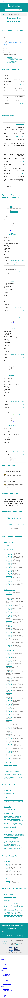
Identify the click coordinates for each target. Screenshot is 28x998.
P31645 (22, 84)
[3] (16, 264)
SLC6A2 (15, 765)
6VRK (18, 906)
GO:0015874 (9, 730)
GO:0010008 (9, 556)
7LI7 (15, 907)
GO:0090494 (9, 751)
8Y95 (17, 916)
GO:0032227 (9, 676)
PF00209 (8, 881)
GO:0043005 (9, 560)
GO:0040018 (9, 735)
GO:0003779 (9, 639)
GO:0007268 (9, 755)
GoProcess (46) (9, 650)
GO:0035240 (9, 635)
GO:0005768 (9, 551)
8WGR (20, 912)
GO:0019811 (9, 609)
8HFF (5, 912)
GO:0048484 (9, 695)
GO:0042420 (9, 741)
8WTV (12, 913)
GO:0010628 (9, 666)
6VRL (22, 906)
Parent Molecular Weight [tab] (16, 524)
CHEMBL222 (21, 161)
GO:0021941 (9, 671)
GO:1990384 (9, 752)
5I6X (5, 903)
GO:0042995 (9, 559)
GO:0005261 (9, 594)
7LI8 (18, 907)
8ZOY (8, 917)
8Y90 (21, 915)
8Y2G (14, 910)
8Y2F (11, 910)
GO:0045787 (9, 687)
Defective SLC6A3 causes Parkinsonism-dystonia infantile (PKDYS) (13, 822)
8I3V (17, 912)
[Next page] (23, 189)
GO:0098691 (9, 583)
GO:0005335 (9, 599)
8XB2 (8, 915)
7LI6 (12, 907)
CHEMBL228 (21, 173)
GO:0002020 (9, 622)
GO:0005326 (9, 596)
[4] (18, 264)
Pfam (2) (7, 878)
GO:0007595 (9, 722)
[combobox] (13, 10)
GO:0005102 (9, 623)
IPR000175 (8, 864)
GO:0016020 (9, 573)
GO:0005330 (9, 626)
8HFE (21, 910)
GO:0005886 (9, 553)
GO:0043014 (9, 645)
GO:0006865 (9, 659)
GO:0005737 (9, 570)
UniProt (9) (8, 831)
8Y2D (5, 910)
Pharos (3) (7, 807)
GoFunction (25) (9, 590)
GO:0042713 (9, 683)
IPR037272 (8, 868)
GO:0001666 (9, 653)
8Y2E (8, 910)
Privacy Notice (13, 929)
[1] (13, 264)
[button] (12, 14)
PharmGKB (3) (9, 797)
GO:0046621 (9, 690)
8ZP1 (11, 917)
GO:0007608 (9, 724)
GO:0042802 (9, 612)
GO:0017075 (9, 608)
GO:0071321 (9, 708)
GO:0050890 (9, 744)
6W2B (5, 907)
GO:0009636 (9, 663)
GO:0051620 (9, 748)
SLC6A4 (6, 765)
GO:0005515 (9, 604)
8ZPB (17, 917)
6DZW (5, 906)
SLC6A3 (10, 765)
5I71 (11, 903)
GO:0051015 (9, 619)
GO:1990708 (9, 717)
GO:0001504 (9, 720)
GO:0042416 (9, 738)
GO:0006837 (9, 657)
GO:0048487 (9, 646)
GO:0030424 (9, 576)
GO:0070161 (9, 567)
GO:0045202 (9, 563)
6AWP (12, 905)
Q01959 (22, 93)
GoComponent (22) (10, 549)
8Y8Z (18, 915)
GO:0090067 (9, 711)
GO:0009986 (9, 571)
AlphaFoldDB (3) (9, 894)
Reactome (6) (8, 813)
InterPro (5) (8, 861)
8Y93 (11, 916)
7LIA (5, 909)
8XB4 (15, 915)
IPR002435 (8, 873)
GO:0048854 (9, 698)
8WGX (5, 913)
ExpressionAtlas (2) (10, 542)
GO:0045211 (9, 564)
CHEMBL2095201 (20, 124)
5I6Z (8, 903)
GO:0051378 (9, 621)
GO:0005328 (9, 640)
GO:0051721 (9, 636)
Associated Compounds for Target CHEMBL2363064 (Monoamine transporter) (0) (14, 518)
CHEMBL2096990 (20, 136)
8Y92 (8, 916)
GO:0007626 (9, 727)
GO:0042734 (9, 557)
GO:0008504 (9, 605)
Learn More (17, 944)
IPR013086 (8, 865)
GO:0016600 (9, 574)
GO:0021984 (9, 732)
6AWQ (15, 905)
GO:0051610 (9, 700)
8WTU (9, 913)
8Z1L (5, 917)
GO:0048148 (9, 693)
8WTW (15, 913)
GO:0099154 (9, 568)
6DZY (9, 906)
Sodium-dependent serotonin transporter (13, 834)
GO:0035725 (9, 678)
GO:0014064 (9, 668)
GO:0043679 (9, 581)
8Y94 (14, 916)
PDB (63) (7, 901)
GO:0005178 (9, 592)
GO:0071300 (9, 705)
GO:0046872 (9, 615)
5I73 (14, 903)
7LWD (8, 909)
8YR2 (20, 916)
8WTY (5, 915)
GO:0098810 (9, 714)
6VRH (15, 906)
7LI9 (20, 907)
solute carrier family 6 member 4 (12, 800)
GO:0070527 (9, 704)
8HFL (14, 912)
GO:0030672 (9, 584)
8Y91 (5, 916)
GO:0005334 (9, 629)
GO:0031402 (9, 611)
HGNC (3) (7, 762)
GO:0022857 (9, 632)
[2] (15, 264)
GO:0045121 (9, 561)
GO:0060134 (9, 749)
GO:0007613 (9, 660)
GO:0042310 (9, 681)
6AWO (9, 905)
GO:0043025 (9, 580)
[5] (20, 264)
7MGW (11, 909)
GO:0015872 (9, 728)
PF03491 (8, 882)
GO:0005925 (9, 554)
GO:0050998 (9, 616)
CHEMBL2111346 (20, 148)
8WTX (19, 913)
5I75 (19, 903)
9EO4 (17, 910)
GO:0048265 (9, 758)
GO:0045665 (9, 684)
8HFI (11, 912)
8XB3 (12, 915)
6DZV (19, 905)
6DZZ (12, 906)
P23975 (22, 103)
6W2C (9, 907)
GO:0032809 (9, 577)
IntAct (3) (7, 790)
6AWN (5, 905)
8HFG (8, 912)
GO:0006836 (9, 654)
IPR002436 (8, 870)
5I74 (17, 903)
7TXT (15, 909)
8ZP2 (14, 917)
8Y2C (21, 909)
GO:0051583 (9, 745)
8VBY (18, 909)
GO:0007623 (9, 661)
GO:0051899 (9, 701)
